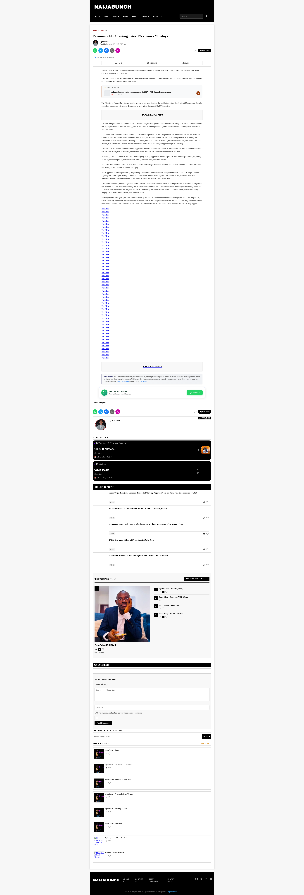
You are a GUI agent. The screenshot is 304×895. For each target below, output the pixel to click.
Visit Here (105, 209)
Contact (156, 16)
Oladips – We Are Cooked (114, 852)
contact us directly (122, 381)
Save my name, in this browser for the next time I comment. (119, 713)
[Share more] (117, 50)
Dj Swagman (100, 652)
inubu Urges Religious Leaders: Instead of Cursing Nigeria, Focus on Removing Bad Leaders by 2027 (153, 493)
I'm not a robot (103, 718)
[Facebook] (196, 879)
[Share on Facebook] (106, 50)
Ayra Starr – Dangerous (113, 823)
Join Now (196, 392)
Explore (144, 16)
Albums (116, 16)
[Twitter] (201, 879)
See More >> (206, 743)
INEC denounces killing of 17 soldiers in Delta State (131, 540)
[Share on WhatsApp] (95, 50)
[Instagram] (206, 879)
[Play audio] (198, 470)
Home (97, 16)
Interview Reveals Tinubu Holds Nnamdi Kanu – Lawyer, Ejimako (138, 508)
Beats (134, 16)
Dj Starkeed (104, 42)
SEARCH (206, 736)
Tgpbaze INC (173, 892)
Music (106, 16)
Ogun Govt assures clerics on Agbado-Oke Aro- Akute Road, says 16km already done (146, 524)
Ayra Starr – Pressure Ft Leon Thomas (119, 794)
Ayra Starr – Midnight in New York (118, 779)
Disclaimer (143, 381)
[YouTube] (211, 879)
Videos (125, 16)
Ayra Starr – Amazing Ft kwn (116, 809)
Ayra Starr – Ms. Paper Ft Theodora (118, 765)
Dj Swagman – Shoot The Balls (116, 838)
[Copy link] (112, 50)
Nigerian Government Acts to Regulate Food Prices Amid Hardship (138, 555)
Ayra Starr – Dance (112, 750)
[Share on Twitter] (100, 50)
